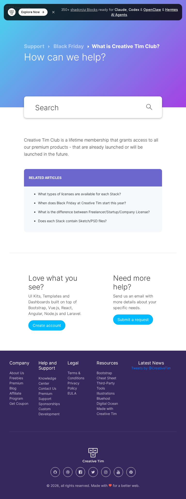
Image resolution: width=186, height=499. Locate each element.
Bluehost (103, 398)
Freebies (16, 378)
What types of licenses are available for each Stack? (79, 194)
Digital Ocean (107, 403)
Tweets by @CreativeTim (151, 368)
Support (34, 46)
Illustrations (106, 393)
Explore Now (30, 12)
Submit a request (133, 319)
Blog (12, 388)
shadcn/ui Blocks (84, 10)
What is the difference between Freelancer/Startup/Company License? (94, 212)
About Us (16, 373)
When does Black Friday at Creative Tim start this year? (82, 203)
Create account (47, 325)
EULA (72, 393)
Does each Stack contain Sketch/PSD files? (72, 221)
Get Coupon (18, 403)
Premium (16, 383)
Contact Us (47, 388)
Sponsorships (49, 404)
